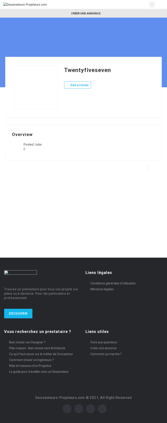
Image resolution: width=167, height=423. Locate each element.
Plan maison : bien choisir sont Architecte (37, 348)
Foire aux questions (103, 342)
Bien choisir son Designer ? (27, 342)
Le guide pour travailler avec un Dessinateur (39, 371)
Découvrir (18, 313)
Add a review (79, 85)
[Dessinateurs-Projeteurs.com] (43, 4)
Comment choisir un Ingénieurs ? (31, 360)
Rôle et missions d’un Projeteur (30, 366)
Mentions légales (102, 289)
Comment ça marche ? (106, 354)
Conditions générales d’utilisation (113, 283)
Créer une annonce (85, 13)
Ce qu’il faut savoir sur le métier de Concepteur (41, 354)
